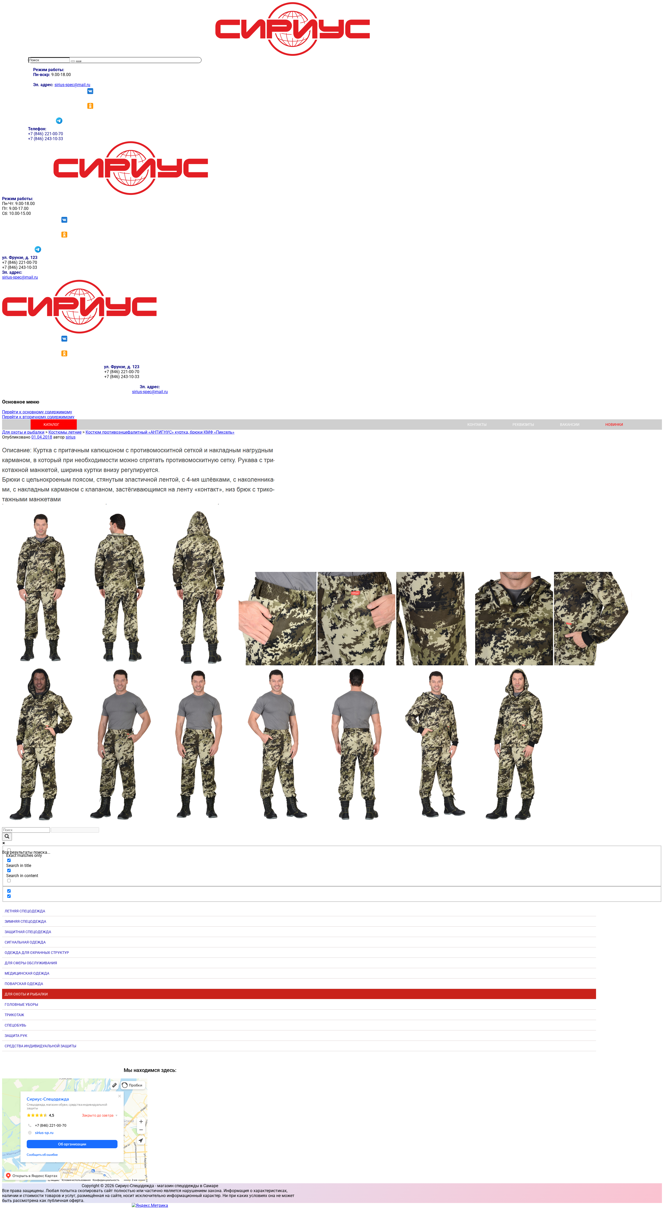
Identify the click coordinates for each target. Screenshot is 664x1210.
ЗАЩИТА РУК (16, 1036)
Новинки (614, 424)
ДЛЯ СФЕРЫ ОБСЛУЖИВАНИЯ (31, 963)
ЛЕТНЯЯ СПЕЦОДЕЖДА (25, 911)
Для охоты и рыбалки (23, 432)
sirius (70, 437)
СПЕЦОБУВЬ (15, 1025)
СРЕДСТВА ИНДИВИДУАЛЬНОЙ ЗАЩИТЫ (40, 1046)
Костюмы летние (65, 432)
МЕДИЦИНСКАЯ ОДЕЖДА (27, 973)
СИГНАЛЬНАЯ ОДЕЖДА (25, 942)
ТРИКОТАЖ (14, 1015)
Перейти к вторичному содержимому (38, 416)
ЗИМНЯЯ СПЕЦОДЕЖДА (25, 921)
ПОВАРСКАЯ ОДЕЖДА (24, 984)
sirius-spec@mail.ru (72, 84)
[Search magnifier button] (7, 837)
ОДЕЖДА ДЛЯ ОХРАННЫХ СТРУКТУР (37, 953)
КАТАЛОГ (51, 424)
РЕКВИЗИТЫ (523, 424)
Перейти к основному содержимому (37, 411)
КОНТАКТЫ (477, 424)
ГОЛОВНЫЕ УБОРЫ (21, 1004)
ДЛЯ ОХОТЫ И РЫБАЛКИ (26, 994)
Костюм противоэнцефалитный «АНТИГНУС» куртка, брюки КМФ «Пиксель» (160, 432)
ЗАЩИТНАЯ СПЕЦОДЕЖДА (28, 932)
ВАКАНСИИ (569, 424)
